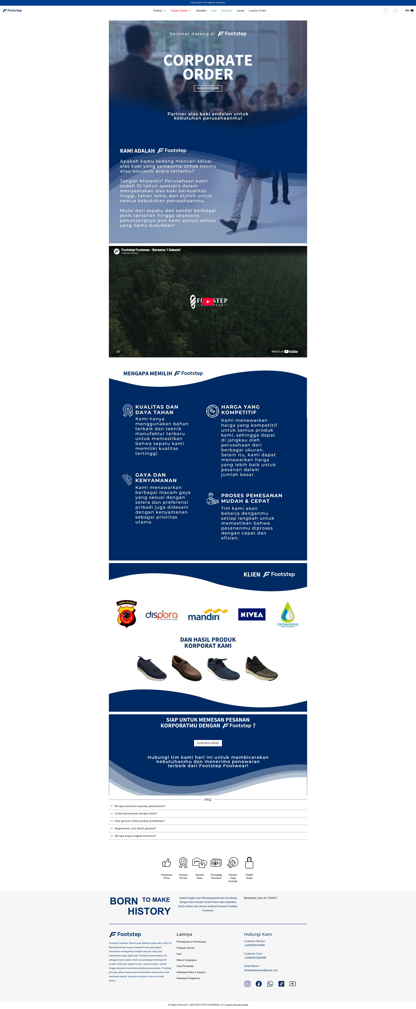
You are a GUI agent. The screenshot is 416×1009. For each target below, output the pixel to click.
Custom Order (257, 10)
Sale (213, 10)
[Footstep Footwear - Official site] (18, 11)
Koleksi (157, 10)
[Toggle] (112, 806)
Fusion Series (179, 10)
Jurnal (240, 10)
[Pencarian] (385, 10)
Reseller (201, 10)
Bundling (226, 10)
